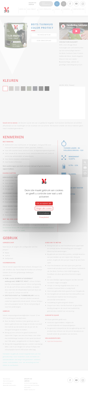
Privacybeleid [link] (44, 217)
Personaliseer (44, 213)
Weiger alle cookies (44, 208)
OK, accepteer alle (44, 203)
